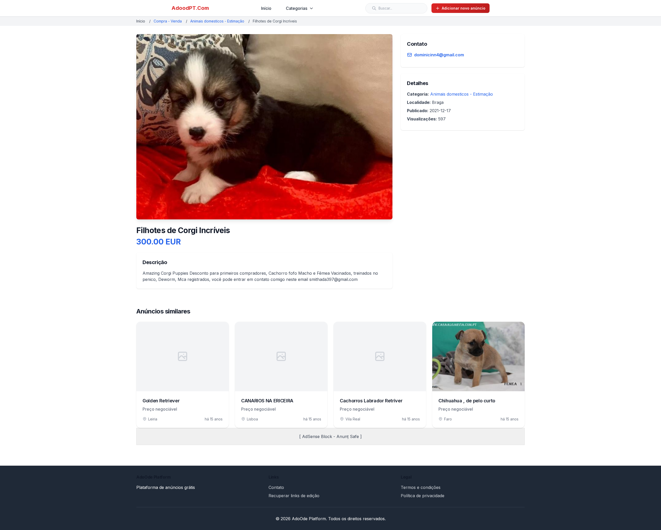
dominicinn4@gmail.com (439, 54)
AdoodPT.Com (190, 8)
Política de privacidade (422, 495)
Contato (276, 487)
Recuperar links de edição (294, 495)
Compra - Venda (168, 21)
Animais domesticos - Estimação (217, 21)
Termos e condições (420, 487)
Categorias (296, 8)
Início (266, 8)
